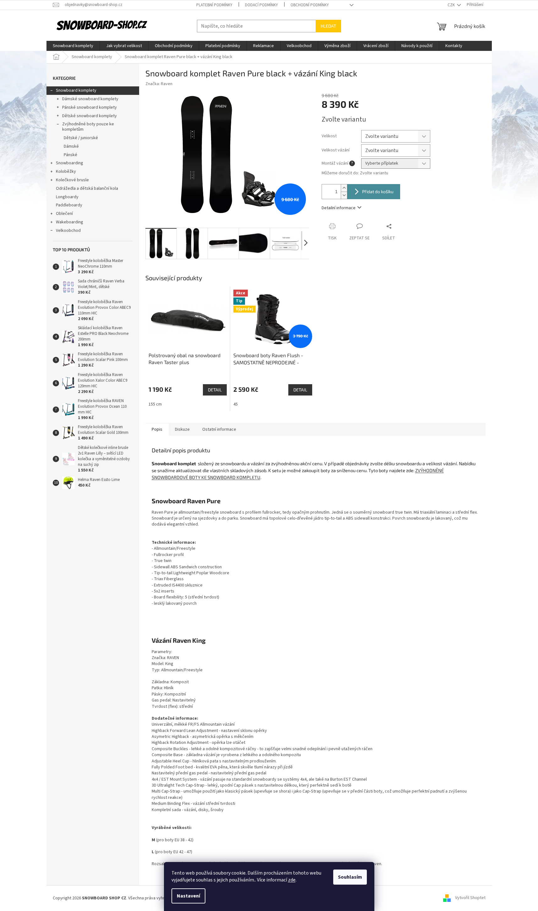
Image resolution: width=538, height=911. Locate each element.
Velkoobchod (68, 230)
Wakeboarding (69, 222)
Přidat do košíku (378, 191)
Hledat (328, 26)
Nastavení (188, 895)
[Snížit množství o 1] (344, 195)
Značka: (158, 84)
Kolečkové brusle (72, 180)
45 (235, 404)
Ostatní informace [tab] (219, 429)
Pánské (70, 155)
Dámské (71, 146)
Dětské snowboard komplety (89, 116)
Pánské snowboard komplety (89, 107)
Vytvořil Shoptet (470, 898)
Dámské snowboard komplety (90, 99)
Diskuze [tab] (182, 429)
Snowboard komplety (76, 90)
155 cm (155, 404)
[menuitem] (73, 46)
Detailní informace (339, 208)
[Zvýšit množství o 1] (344, 188)
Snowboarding (69, 163)
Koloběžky (66, 171)
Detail (215, 389)
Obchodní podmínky (310, 5)
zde (292, 879)
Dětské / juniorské (81, 138)
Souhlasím (350, 877)
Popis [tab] (157, 429)
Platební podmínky (214, 5)
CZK (452, 5)
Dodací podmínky (261, 5)
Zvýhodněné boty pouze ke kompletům (88, 127)
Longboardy (67, 197)
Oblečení (64, 213)
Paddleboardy (69, 205)
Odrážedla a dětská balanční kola (87, 188)
